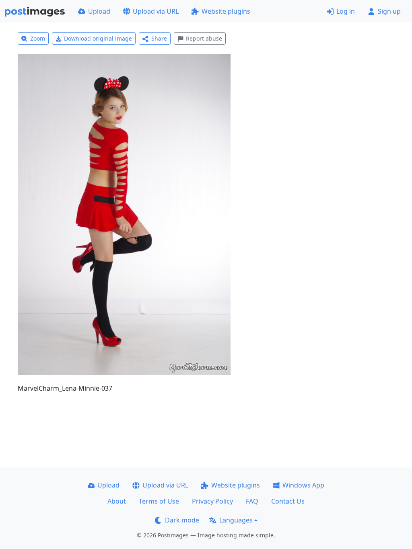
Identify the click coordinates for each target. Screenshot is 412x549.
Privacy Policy (212, 501)
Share (159, 38)
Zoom (37, 38)
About (116, 501)
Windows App (303, 485)
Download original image (98, 38)
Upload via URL (156, 11)
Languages (236, 520)
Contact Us (288, 501)
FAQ (252, 501)
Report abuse (204, 38)
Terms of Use (159, 501)
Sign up (389, 11)
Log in (345, 11)
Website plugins (226, 11)
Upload (99, 11)
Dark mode (182, 520)
